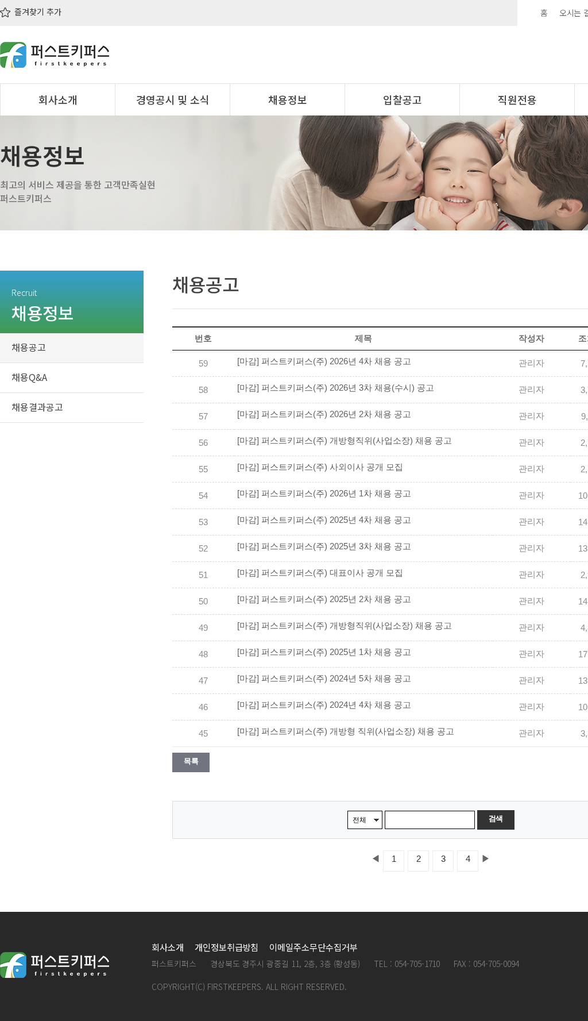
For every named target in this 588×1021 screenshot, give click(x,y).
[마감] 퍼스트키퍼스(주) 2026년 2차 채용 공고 (324, 414)
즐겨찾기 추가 (36, 11)
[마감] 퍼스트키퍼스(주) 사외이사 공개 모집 (320, 467)
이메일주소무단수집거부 (313, 947)
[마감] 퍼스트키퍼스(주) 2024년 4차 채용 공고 (324, 705)
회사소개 (58, 99)
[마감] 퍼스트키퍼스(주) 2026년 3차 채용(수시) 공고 (335, 387)
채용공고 (28, 347)
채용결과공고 (37, 407)
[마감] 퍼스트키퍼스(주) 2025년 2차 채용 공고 (324, 599)
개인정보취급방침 (227, 947)
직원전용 (517, 99)
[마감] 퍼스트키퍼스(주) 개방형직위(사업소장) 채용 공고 (344, 440)
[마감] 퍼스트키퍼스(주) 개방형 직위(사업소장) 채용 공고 (345, 731)
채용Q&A (29, 377)
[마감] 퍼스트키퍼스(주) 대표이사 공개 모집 (320, 572)
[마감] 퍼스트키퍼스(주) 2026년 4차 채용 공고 (324, 361)
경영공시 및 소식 (173, 99)
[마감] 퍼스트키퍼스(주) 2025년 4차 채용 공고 (324, 520)
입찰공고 (402, 99)
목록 (191, 761)
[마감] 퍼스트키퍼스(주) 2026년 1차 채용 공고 (324, 493)
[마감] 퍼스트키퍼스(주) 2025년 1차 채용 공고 (324, 652)
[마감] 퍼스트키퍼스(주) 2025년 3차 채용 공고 (324, 546)
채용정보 (287, 99)
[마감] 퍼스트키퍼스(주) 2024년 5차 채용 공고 (324, 678)
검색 (496, 818)
